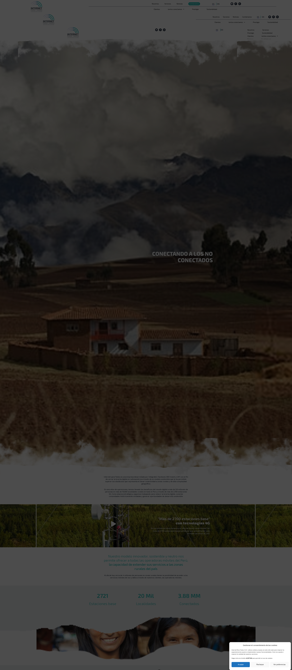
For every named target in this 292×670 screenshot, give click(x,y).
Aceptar (241, 665)
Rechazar (260, 665)
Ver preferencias (279, 665)
